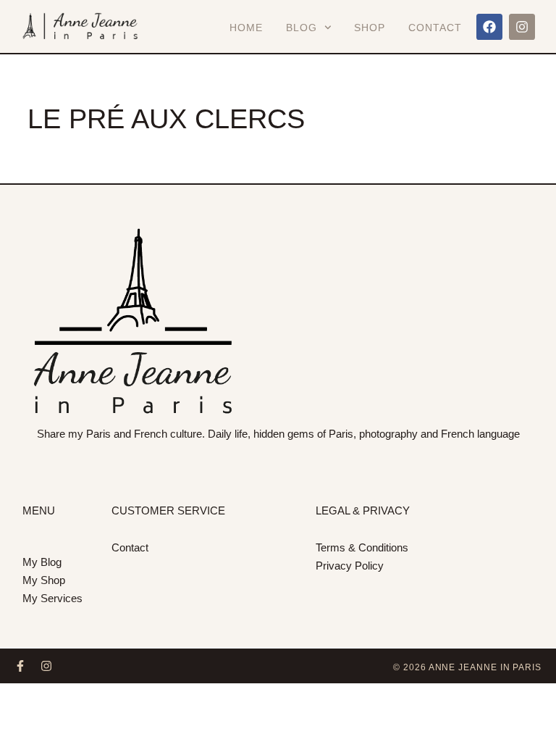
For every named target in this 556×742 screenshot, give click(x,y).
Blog (301, 27)
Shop (369, 27)
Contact (435, 27)
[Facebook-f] (20, 666)
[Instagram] (522, 27)
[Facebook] (489, 27)
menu (38, 510)
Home (246, 27)
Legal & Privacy (363, 510)
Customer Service (168, 510)
